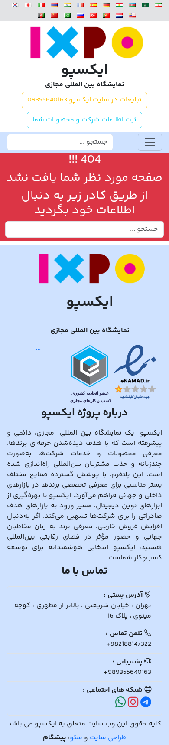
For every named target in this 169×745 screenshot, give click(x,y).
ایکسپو (84, 71)
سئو (76, 737)
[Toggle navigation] (150, 142)
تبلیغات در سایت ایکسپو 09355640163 (84, 100)
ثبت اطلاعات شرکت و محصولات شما (84, 119)
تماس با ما (85, 571)
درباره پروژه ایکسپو (84, 413)
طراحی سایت (107, 737)
